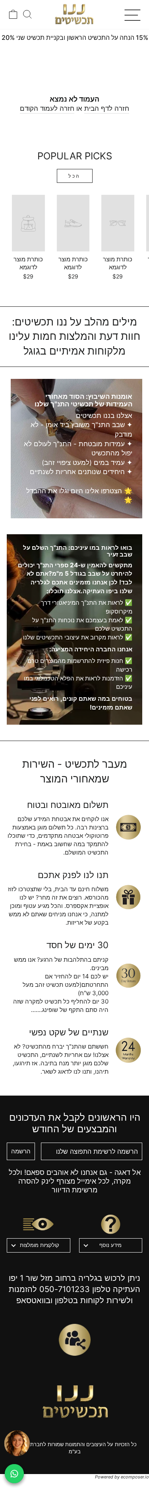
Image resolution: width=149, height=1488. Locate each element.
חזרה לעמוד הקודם (47, 108)
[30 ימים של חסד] (128, 976)
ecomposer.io (135, 1477)
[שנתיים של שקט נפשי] (128, 1050)
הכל (74, 176)
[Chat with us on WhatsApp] (14, 1473)
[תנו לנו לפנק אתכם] (128, 897)
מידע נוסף (110, 1245)
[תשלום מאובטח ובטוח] (128, 827)
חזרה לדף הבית (106, 108)
